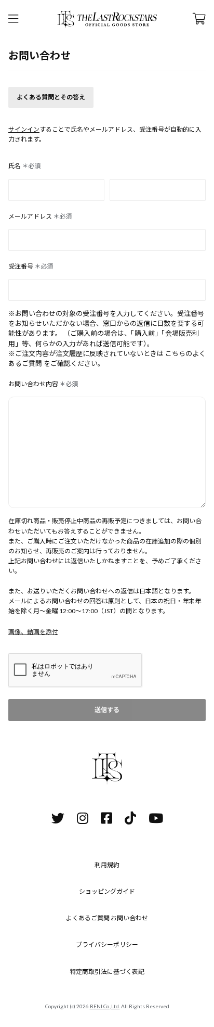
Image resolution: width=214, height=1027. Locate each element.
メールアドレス (40, 216)
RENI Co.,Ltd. (105, 1006)
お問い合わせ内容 (43, 384)
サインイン (23, 129)
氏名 (24, 166)
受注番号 (30, 266)
